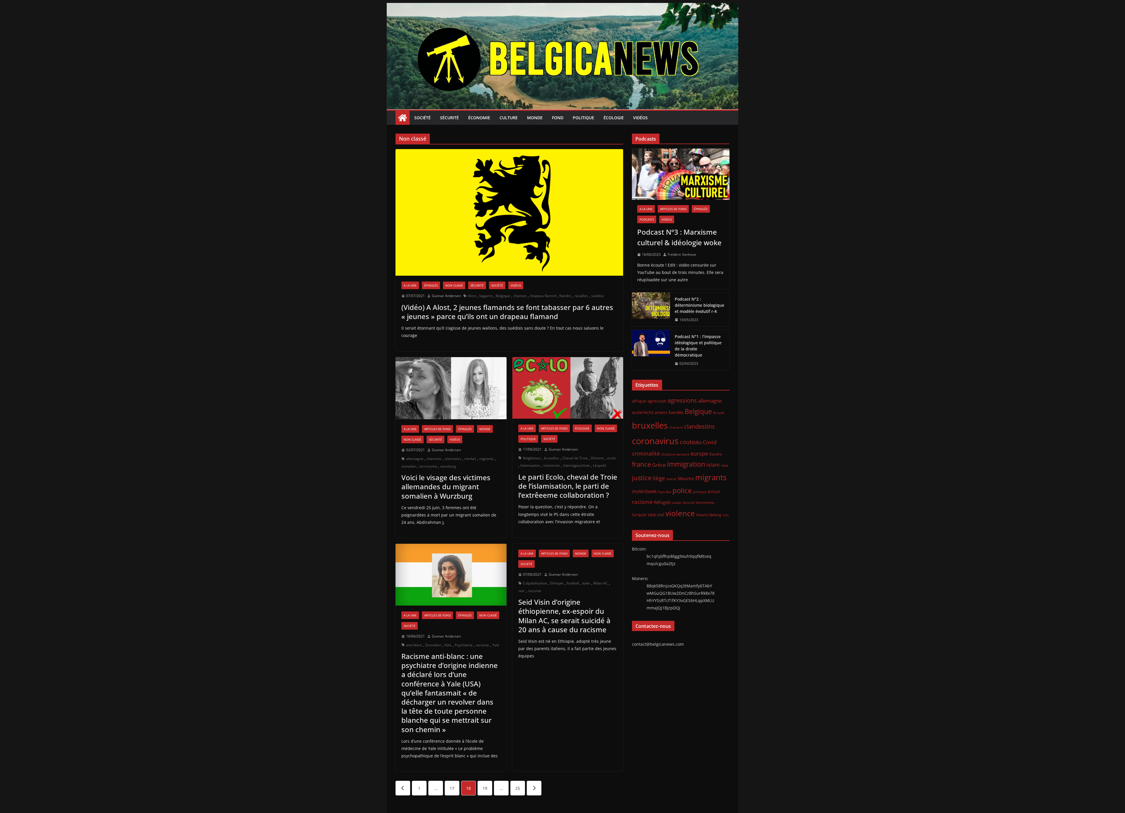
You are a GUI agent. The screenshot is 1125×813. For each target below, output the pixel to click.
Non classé (454, 285)
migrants (486, 458)
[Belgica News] (562, 7)
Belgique (503, 295)
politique (700, 492)
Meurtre (686, 478)
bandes (676, 412)
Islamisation (530, 465)
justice (642, 477)
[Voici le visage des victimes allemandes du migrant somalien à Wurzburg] (451, 388)
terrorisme (428, 466)
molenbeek (644, 491)
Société (422, 117)
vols (725, 515)
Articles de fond (437, 429)
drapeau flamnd (543, 295)
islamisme (551, 465)
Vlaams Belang (708, 514)
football (573, 583)
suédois (597, 295)
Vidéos (640, 117)
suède (676, 503)
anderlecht (642, 412)
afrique (639, 401)
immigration (686, 464)
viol (660, 514)
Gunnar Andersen (446, 295)
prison (714, 491)
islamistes (453, 458)
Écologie (614, 117)
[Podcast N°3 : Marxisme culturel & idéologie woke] (680, 174)
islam (713, 464)
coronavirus (655, 440)
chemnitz (434, 458)
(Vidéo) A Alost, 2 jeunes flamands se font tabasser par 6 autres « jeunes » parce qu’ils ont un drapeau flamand (507, 311)
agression (657, 401)
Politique (583, 117)
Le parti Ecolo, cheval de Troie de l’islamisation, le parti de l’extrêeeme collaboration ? (567, 486)
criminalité (646, 453)
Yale (495, 644)
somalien (408, 466)
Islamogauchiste (576, 465)
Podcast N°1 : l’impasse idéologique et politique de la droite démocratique (698, 346)
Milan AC (600, 583)
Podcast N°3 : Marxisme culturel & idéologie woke (679, 237)
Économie (479, 117)
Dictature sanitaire (675, 454)
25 (517, 788)
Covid (710, 442)
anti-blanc (414, 644)
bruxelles (551, 458)
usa (652, 514)
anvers (661, 412)
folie (447, 644)
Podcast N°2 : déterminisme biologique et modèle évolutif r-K (699, 305)
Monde (535, 117)
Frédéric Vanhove (682, 254)
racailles (581, 295)
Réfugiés (662, 502)
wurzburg (448, 466)
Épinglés (431, 285)
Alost (472, 295)
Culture (509, 117)
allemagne (414, 458)
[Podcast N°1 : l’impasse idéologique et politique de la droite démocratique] (651, 350)
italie (586, 583)
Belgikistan (532, 458)
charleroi (676, 427)
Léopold (599, 465)
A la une (410, 285)
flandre (565, 295)
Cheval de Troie (575, 458)
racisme (482, 644)
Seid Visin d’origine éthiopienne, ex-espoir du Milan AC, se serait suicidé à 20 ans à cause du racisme (564, 615)
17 (452, 788)
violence (680, 513)
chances (520, 295)
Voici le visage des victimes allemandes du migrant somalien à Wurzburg (445, 486)
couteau (691, 442)
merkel (470, 458)
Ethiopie (556, 583)
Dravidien (433, 644)
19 (485, 788)
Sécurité (449, 117)
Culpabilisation (535, 583)
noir (521, 590)
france (641, 464)
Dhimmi (597, 458)
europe (699, 453)
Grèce (659, 464)
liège (659, 478)
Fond (557, 117)
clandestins (699, 426)
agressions (682, 400)
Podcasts (647, 219)
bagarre (485, 295)
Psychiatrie (464, 644)
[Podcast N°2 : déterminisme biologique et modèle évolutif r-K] (651, 309)
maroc (671, 478)
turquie (639, 514)
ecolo (611, 458)
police (682, 490)
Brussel (718, 413)
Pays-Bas (664, 492)
